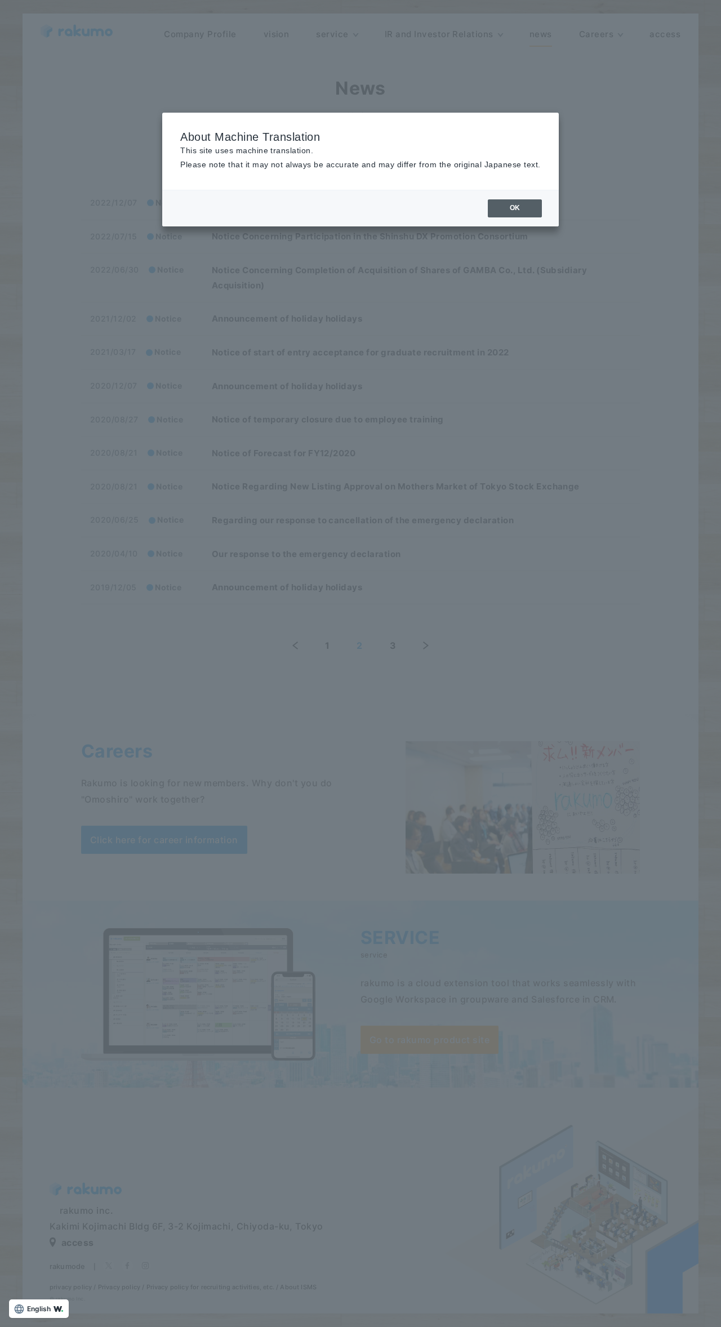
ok (515, 208)
